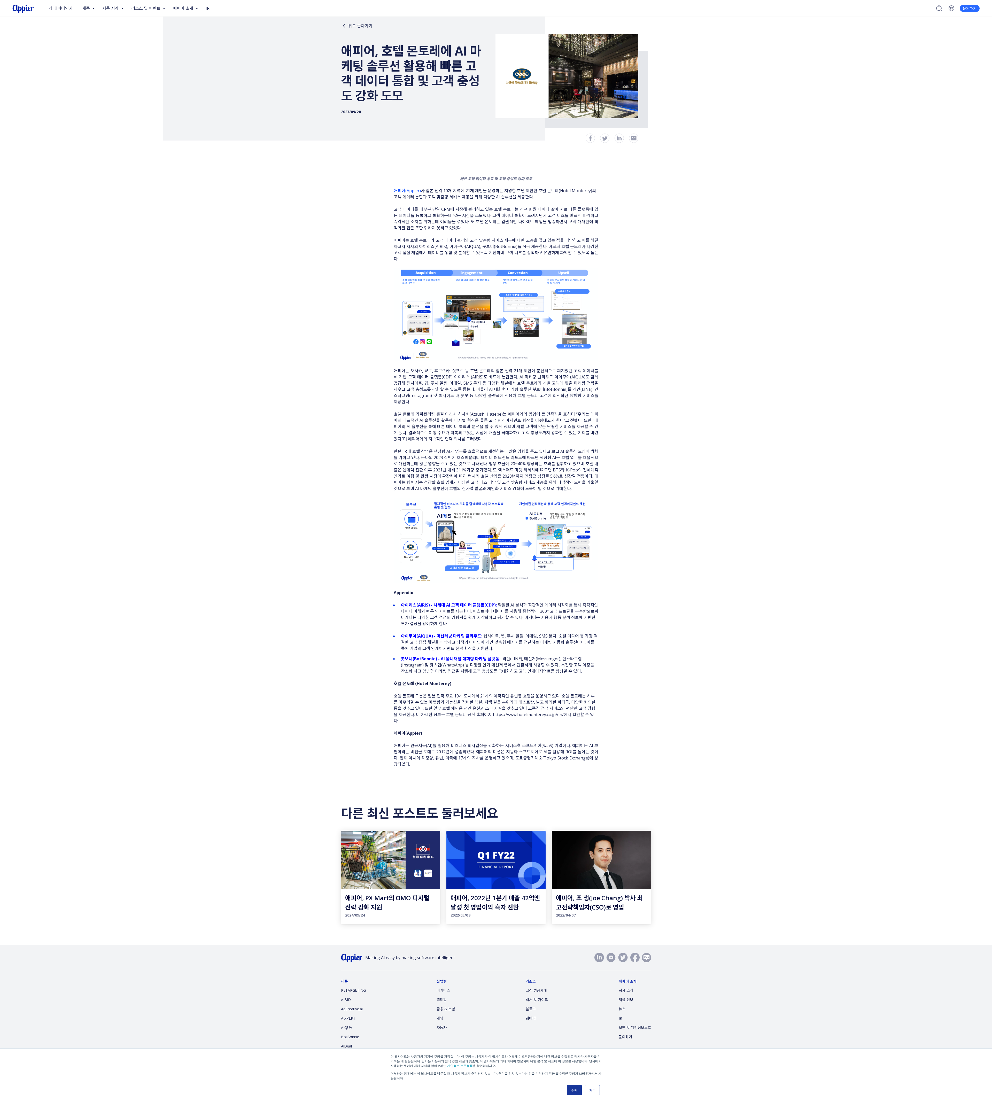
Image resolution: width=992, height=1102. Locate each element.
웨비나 (531, 1018)
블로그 (531, 1008)
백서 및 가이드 (537, 999)
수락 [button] (574, 1090)
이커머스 (443, 990)
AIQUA (346, 1027)
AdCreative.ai (352, 1008)
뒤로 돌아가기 (360, 26)
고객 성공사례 (536, 990)
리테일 (442, 999)
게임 (440, 1018)
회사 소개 (626, 990)
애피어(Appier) (407, 190)
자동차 (442, 1027)
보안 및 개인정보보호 (635, 1027)
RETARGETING (353, 990)
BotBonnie (350, 1036)
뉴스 (622, 1008)
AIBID (346, 999)
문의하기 (970, 8)
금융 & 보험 (446, 1008)
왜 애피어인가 (61, 8)
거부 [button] (592, 1090)
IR (208, 8)
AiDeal (346, 1046)
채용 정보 (626, 999)
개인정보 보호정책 (460, 1065)
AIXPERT (348, 1018)
